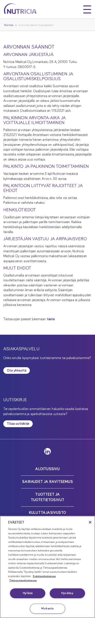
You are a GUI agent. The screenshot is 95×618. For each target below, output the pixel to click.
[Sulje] (90, 522)
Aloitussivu (47, 469)
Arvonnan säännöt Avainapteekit (35, 25)
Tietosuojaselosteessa (23, 580)
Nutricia (8, 25)
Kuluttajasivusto (47, 513)
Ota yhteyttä (16, 370)
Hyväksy (67, 593)
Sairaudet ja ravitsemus (47, 482)
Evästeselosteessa (44, 576)
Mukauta (47, 608)
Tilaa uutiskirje (18, 423)
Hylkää (28, 593)
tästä (51, 319)
